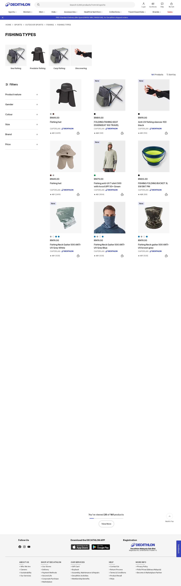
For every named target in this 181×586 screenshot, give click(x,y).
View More (106, 524)
